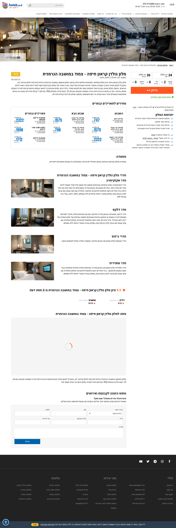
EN (171, 4)
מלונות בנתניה (26, 494)
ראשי (171, 65)
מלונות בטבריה (25, 489)
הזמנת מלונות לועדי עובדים (106, 503)
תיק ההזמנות (140, 489)
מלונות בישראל (167, 14)
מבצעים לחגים (141, 14)
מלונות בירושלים (25, 499)
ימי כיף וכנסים (111, 14)
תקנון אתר (169, 494)
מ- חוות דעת (15, 79)
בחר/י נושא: (119, 409)
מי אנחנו (100, 14)
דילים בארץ (155, 14)
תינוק (142, 83)
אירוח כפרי (112, 489)
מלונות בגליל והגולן (24, 485)
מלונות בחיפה (162, 65)
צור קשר (170, 489)
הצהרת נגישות (167, 503)
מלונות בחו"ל (127, 14)
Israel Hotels (41, 14)
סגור (35, 524)
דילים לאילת (140, 499)
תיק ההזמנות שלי (55, 14)
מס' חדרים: (46, 418)
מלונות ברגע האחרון (165, 499)
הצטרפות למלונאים (72, 14)
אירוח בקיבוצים (82, 489)
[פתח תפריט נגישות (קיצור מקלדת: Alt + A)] (6, 522)
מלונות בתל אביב (53, 499)
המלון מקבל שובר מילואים (161, 97)
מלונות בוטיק (111, 485)
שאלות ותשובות (88, 14)
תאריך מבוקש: (81, 418)
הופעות (113, 508)
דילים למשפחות (82, 503)
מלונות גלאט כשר (109, 499)
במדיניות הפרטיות (47, 524)
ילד (156, 83)
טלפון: (47, 409)
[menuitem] (167, 14)
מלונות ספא (111, 494)
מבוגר (170, 83)
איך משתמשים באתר (137, 485)
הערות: (121, 427)
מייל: (121, 418)
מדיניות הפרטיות (138, 503)
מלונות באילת (54, 485)
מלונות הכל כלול (82, 485)
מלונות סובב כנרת (53, 489)
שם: (85, 409)
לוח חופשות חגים (138, 494)
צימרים (85, 494)
